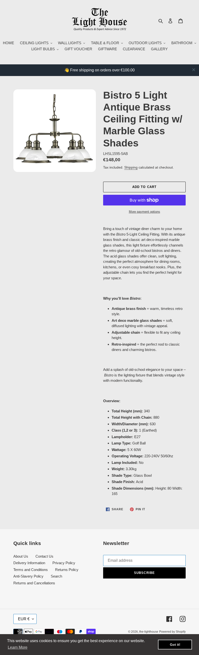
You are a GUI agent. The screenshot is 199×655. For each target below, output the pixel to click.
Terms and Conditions (30, 570)
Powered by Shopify (172, 631)
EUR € (24, 619)
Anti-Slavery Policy (28, 576)
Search (56, 576)
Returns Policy (66, 570)
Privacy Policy (63, 563)
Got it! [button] (175, 644)
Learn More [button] (17, 647)
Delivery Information (29, 563)
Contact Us (44, 556)
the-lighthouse (148, 631)
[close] (193, 69)
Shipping (131, 167)
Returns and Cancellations (34, 583)
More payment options (144, 211)
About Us (20, 556)
